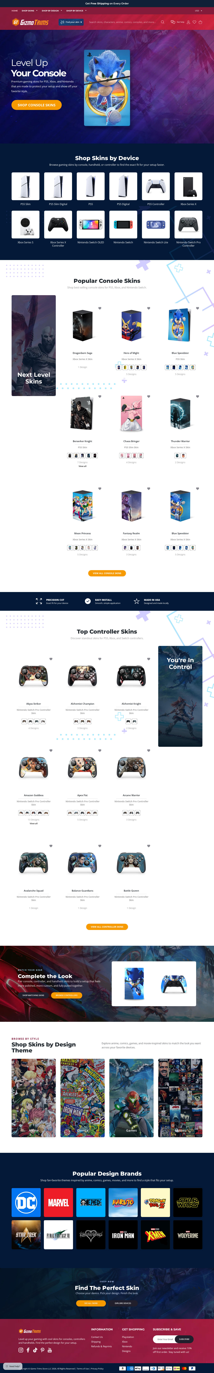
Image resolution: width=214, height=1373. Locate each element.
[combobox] (127, 22)
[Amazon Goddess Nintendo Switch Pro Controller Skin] (34, 768)
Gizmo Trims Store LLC (40, 1368)
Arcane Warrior (131, 800)
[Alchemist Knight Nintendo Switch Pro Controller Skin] (131, 676)
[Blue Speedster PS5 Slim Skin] (134, 983)
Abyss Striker (34, 708)
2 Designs (180, 462)
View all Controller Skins (107, 926)
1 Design (82, 367)
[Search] (162, 22)
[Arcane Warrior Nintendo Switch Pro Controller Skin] (131, 768)
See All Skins (91, 1303)
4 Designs (131, 462)
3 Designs (131, 554)
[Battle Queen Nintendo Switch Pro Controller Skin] (131, 863)
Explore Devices (123, 1303)
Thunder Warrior (180, 444)
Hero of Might (131, 356)
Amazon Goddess (34, 800)
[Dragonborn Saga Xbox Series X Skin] (82, 325)
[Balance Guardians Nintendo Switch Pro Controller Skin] (82, 863)
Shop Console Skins (36, 105)
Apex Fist (82, 800)
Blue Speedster (180, 356)
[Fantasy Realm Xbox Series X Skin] (131, 505)
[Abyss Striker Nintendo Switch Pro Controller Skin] (34, 676)
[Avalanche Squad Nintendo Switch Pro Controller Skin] (34, 863)
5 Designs (131, 374)
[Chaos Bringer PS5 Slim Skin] (131, 413)
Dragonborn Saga (82, 356)
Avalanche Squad (34, 895)
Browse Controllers (67, 995)
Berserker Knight (82, 444)
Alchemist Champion (82, 708)
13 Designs (33, 821)
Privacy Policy (97, 1368)
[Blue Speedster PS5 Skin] (180, 325)
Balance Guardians (82, 895)
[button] (177, 22)
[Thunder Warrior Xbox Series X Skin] (180, 413)
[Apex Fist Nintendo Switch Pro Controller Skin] (82, 768)
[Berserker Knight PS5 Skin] (82, 413)
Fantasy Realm (131, 536)
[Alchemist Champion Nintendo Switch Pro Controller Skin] (82, 676)
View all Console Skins (107, 573)
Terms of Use (83, 1368)
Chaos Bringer (131, 444)
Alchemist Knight (131, 708)
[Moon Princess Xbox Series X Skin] (82, 505)
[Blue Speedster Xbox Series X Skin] (180, 505)
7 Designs (82, 464)
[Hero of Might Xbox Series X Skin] (131, 325)
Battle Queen (131, 895)
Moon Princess (82, 536)
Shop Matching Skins (33, 995)
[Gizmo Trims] (30, 22)
